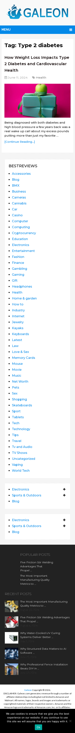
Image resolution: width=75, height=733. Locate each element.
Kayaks (17, 328)
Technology (21, 429)
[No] (70, 721)
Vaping (17, 465)
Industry (18, 310)
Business (19, 191)
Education (20, 239)
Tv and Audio (22, 447)
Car (14, 209)
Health (41, 77)
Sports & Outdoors (26, 495)
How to (17, 304)
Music (16, 375)
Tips (15, 435)
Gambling (19, 269)
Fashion (18, 257)
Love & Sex (20, 352)
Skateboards (22, 405)
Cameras (19, 197)
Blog (15, 179)
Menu (6, 29)
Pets (15, 387)
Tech (15, 423)
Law (15, 346)
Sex (15, 393)
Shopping (19, 399)
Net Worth (20, 381)
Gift (15, 280)
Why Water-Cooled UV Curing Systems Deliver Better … (40, 635)
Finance (18, 263)
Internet (18, 316)
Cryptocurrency (24, 233)
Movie (17, 369)
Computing (21, 227)
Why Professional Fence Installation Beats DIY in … (44, 666)
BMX (15, 185)
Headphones (22, 286)
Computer (20, 221)
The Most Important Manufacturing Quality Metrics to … (34, 579)
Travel (16, 441)
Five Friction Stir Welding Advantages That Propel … (36, 566)
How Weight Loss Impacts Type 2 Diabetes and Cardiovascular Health (36, 64)
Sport (16, 411)
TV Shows (19, 453)
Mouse (17, 364)
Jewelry (18, 322)
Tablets (18, 417)
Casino (17, 215)
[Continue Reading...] (19, 141)
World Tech (21, 470)
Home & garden (24, 298)
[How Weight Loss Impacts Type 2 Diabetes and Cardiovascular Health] (37, 101)
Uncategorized (23, 459)
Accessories (21, 173)
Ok (38, 727)
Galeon (28, 690)
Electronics (20, 245)
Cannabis (19, 203)
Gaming (18, 274)
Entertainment (23, 251)
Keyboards (20, 334)
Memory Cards (23, 358)
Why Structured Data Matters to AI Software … (43, 650)
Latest (17, 340)
